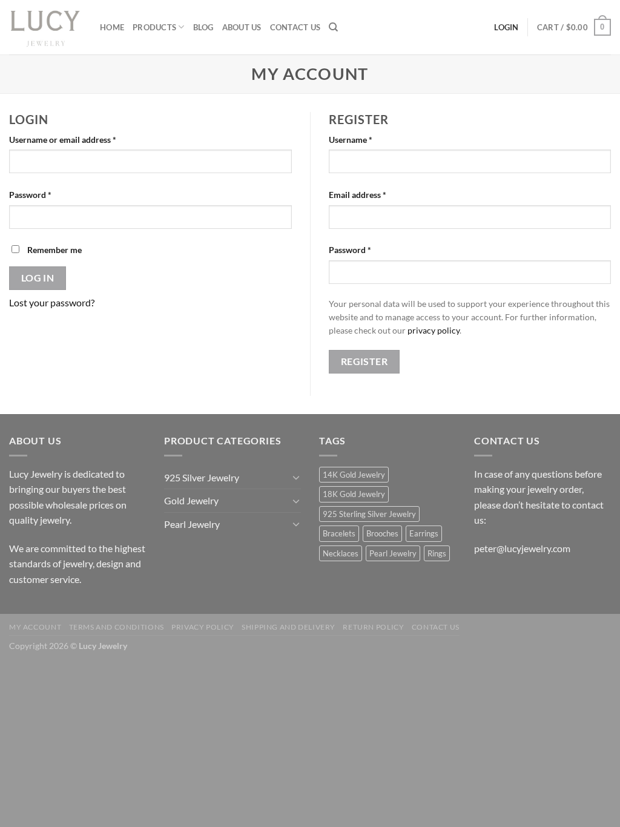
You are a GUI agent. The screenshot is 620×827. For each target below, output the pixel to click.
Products (154, 27)
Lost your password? (51, 302)
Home (112, 27)
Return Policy (373, 626)
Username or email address (79, 139)
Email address (374, 194)
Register (364, 361)
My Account (35, 626)
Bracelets (339, 533)
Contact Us (295, 27)
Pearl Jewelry (192, 524)
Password (47, 194)
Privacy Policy (202, 626)
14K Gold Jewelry (354, 474)
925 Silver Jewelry (201, 477)
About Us (242, 27)
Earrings (423, 533)
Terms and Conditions (116, 626)
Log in (37, 277)
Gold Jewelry (191, 500)
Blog (203, 27)
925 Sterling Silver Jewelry (369, 514)
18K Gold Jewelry (354, 494)
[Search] (333, 27)
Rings (436, 553)
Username (367, 139)
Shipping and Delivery (288, 626)
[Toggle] (296, 477)
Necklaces (340, 553)
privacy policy (433, 330)
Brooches (382, 533)
